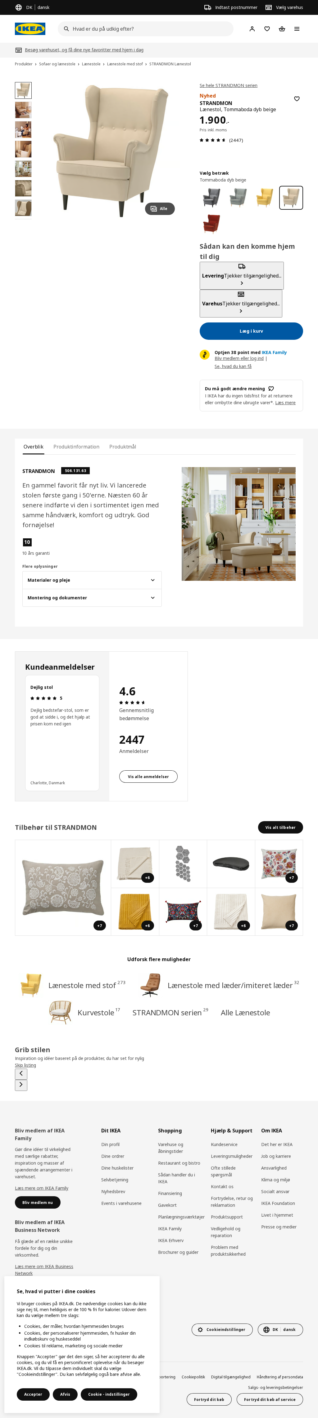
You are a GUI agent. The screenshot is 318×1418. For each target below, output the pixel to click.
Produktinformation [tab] (76, 446)
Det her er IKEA (277, 1144)
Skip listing (25, 1065)
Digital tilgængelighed (231, 1377)
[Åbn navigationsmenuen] (297, 29)
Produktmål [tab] (122, 446)
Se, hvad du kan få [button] (233, 366)
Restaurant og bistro (179, 1163)
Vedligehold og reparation (225, 1232)
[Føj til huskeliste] (297, 99)
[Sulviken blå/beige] (238, 198)
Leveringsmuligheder (231, 1156)
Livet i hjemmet (277, 1215)
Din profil (110, 1144)
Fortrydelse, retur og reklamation (232, 1201)
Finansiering (170, 1193)
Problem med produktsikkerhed (228, 1250)
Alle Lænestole (245, 1012)
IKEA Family (170, 1229)
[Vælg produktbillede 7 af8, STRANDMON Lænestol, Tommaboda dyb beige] (23, 207)
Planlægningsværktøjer (181, 1217)
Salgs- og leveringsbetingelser (275, 1387)
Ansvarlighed (274, 1168)
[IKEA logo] (30, 29)
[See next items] (21, 1085)
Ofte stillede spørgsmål (223, 1171)
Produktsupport (227, 1217)
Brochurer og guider (178, 1252)
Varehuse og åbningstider (170, 1147)
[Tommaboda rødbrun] (212, 224)
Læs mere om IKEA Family (41, 1188)
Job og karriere (276, 1156)
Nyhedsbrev (113, 1191)
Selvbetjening (114, 1180)
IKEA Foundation (278, 1203)
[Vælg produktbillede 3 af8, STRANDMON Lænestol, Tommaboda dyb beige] (23, 129)
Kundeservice (224, 1144)
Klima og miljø (275, 1180)
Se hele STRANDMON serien (228, 85)
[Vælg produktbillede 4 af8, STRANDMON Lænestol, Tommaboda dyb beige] (23, 149)
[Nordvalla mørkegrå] (212, 198)
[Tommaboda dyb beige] (291, 198)
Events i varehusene (121, 1203)
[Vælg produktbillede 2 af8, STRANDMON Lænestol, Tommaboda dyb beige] (23, 110)
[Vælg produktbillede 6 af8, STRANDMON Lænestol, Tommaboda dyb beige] (23, 188)
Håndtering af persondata (280, 1377)
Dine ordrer (112, 1156)
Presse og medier (279, 1227)
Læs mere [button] (285, 402)
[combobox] (144, 28)
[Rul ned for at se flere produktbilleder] (23, 219)
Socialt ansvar (275, 1191)
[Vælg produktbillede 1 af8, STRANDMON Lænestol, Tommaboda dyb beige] (23, 90)
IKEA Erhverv (171, 1240)
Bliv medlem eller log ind (239, 358)
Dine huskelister (117, 1168)
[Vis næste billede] (167, 151)
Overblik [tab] (33, 446)
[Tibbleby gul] (265, 198)
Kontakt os (222, 1186)
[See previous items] (21, 1074)
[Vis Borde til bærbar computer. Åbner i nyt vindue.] (231, 864)
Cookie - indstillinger (109, 1394)
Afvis (65, 1394)
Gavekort (167, 1205)
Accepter (33, 1394)
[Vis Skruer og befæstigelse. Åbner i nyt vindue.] (183, 864)
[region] (111, 151)
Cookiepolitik (193, 1377)
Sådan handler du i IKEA (176, 1178)
